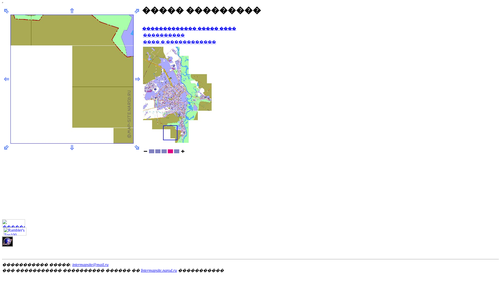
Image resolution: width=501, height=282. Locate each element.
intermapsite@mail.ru (90, 264)
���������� (164, 35)
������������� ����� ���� (189, 28)
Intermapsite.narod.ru (159, 270)
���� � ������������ (179, 42)
